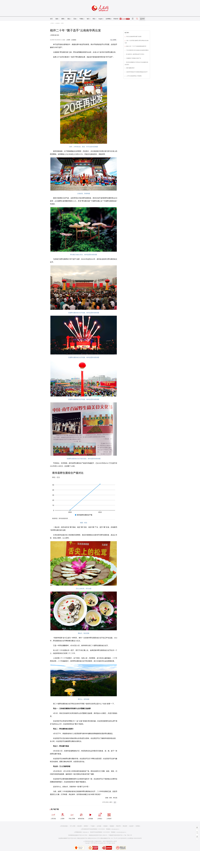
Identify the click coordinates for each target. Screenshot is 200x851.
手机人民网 (72, 818)
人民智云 (99, 818)
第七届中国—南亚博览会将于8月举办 (135, 54)
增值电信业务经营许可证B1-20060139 (98, 835)
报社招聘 (79, 826)
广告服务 (92, 826)
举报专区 (115, 18)
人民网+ (62, 818)
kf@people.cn (86, 832)
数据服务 (112, 826)
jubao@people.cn (115, 829)
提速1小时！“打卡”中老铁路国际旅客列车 (136, 46)
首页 (51, 18)
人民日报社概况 (64, 826)
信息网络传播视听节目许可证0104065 (67, 838)
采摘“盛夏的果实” (130, 68)
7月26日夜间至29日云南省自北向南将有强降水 (137, 50)
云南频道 (57, 23)
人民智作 (108, 818)
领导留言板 (81, 818)
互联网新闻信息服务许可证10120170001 (77, 835)
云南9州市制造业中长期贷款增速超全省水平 (137, 72)
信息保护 (131, 826)
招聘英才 (86, 826)
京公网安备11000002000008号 (134, 838)
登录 (143, 18)
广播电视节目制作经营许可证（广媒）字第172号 (120, 835)
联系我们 (138, 826)
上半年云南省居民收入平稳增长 (134, 76)
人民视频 (90, 818)
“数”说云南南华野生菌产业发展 (133, 36)
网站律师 (125, 826)
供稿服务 (105, 826)
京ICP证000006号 (122, 838)
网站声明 (118, 826)
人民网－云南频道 (71, 39)
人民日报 (53, 818)
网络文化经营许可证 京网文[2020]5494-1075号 (88, 838)
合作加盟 (99, 826)
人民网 (52, 23)
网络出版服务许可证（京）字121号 (108, 838)
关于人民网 (72, 826)
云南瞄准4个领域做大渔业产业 (133, 58)
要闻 (62, 23)
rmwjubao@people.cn (121, 832)
